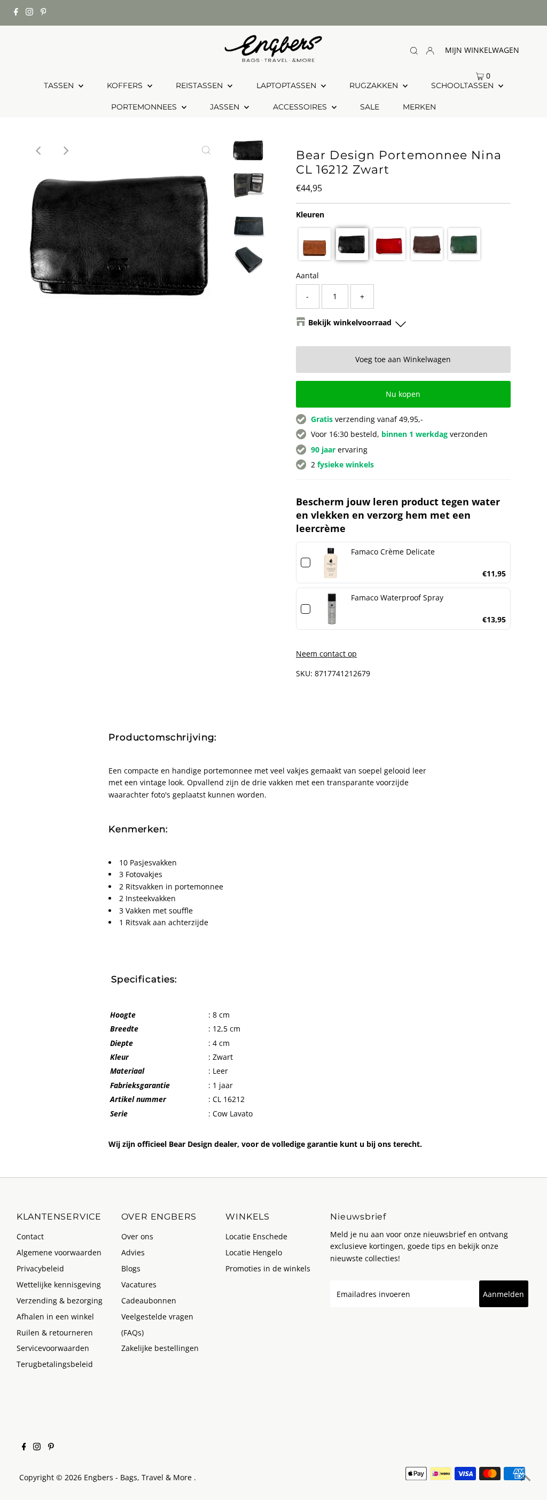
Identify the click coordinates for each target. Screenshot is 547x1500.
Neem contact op (326, 654)
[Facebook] (16, 13)
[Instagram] (29, 13)
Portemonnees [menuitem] (145, 107)
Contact (30, 1236)
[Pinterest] (43, 13)
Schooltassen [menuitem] (463, 85)
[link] (331, 562)
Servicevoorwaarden (53, 1348)
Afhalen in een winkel (55, 1316)
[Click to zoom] (206, 150)
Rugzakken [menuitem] (374, 85)
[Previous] (39, 150)
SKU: (304, 673)
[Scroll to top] (525, 1478)
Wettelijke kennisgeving (59, 1284)
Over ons (137, 1236)
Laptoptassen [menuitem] (287, 85)
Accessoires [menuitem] (301, 107)
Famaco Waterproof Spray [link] (397, 597)
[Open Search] (414, 50)
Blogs (130, 1268)
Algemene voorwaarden (59, 1252)
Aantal (307, 275)
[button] (315, 244)
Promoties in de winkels (267, 1268)
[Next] (65, 150)
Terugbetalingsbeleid (55, 1364)
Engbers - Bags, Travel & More (139, 1477)
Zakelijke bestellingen (160, 1348)
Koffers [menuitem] (126, 85)
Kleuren (310, 214)
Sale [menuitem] (369, 107)
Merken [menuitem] (419, 107)
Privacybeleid (40, 1268)
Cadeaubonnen (148, 1300)
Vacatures (139, 1284)
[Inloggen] (430, 50)
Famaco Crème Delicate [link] (393, 551)
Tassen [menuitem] (60, 85)
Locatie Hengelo (253, 1252)
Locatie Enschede (256, 1236)
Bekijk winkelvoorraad (350, 322)
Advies (133, 1252)
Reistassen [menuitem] (200, 85)
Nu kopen (403, 394)
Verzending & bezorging (60, 1300)
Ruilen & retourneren (55, 1332)
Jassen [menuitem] (225, 107)
